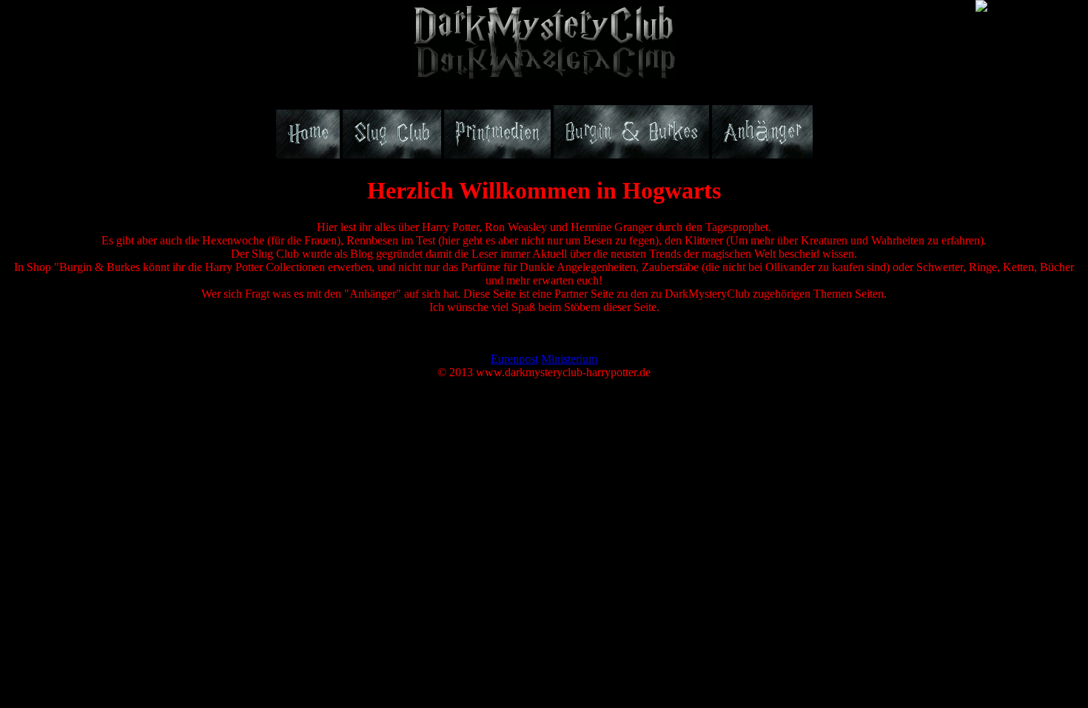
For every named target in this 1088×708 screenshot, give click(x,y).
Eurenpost (514, 359)
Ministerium (569, 359)
